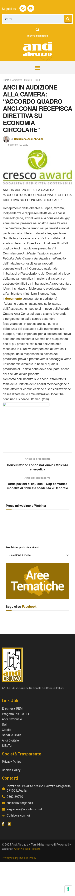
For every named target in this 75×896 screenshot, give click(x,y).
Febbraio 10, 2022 (18, 144)
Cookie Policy (28, 857)
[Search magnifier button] (68, 19)
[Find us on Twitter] (9, 824)
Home (6, 79)
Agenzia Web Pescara (27, 848)
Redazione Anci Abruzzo (28, 139)
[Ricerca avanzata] (37, 30)
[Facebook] (22, 8)
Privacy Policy (10, 857)
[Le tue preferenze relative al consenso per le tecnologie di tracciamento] (68, 889)
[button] (37, 67)
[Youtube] (30, 8)
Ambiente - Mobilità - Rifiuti (26, 79)
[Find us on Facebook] (3, 824)
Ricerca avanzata (37, 35)
